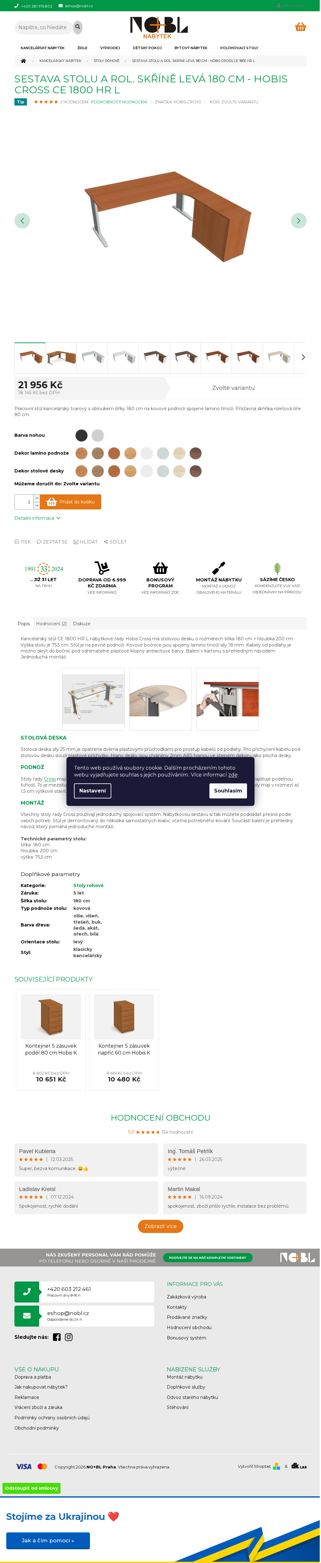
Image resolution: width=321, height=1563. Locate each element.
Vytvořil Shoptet (254, 1466)
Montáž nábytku (185, 1377)
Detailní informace (34, 518)
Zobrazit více (161, 1226)
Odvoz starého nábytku (192, 1397)
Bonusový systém (186, 1338)
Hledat (78, 27)
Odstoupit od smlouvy (31, 1488)
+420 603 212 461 (69, 1291)
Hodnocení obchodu (161, 1118)
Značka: (178, 102)
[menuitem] (42, 48)
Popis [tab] (24, 624)
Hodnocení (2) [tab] (51, 624)
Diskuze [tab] (82, 624)
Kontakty (177, 1307)
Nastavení (92, 791)
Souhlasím (228, 791)
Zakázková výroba (186, 1297)
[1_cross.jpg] (93, 692)
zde (233, 775)
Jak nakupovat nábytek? (41, 1387)
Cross (50, 779)
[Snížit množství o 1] (37, 505)
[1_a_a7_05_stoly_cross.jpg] (160, 685)
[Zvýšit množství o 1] (37, 498)
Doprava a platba (32, 1377)
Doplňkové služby (186, 1387)
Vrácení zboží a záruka (38, 1407)
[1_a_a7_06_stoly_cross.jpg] (228, 685)
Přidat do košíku (77, 502)
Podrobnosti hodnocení (119, 102)
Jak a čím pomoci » (48, 1540)
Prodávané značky (187, 1317)
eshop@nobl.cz (68, 1316)
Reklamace (26, 1397)
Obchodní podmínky (36, 1428)
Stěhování (177, 1407)
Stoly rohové (88, 885)
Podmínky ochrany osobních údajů (52, 1418)
